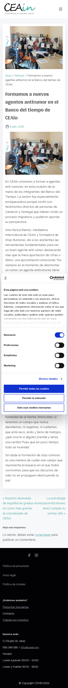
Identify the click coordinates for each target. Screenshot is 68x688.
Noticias (19, 75)
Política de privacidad (16, 566)
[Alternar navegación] (60, 9)
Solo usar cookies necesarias (34, 407)
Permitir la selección (34, 398)
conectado (42, 534)
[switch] (59, 345)
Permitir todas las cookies (34, 388)
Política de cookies (14, 584)
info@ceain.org (30, 647)
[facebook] (29, 556)
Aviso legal (9, 575)
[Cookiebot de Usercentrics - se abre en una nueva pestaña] (49, 278)
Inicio (8, 75)
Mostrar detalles (48, 378)
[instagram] (36, 556)
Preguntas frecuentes (16, 607)
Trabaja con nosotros (16, 620)
